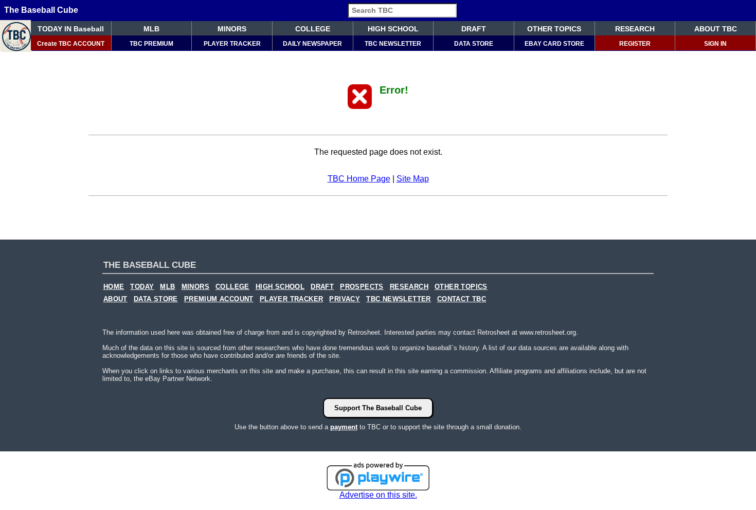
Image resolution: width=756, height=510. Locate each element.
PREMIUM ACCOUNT (219, 299)
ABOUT (115, 299)
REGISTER (635, 43)
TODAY (142, 286)
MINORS (232, 29)
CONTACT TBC (461, 299)
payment (343, 427)
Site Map (413, 178)
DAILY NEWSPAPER (312, 43)
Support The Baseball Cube (378, 408)
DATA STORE (473, 43)
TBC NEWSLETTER (393, 43)
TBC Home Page (359, 178)
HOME (113, 286)
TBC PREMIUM (151, 43)
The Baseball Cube (41, 10)
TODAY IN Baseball (71, 29)
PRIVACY (344, 299)
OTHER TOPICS (554, 29)
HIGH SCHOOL (393, 29)
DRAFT (473, 29)
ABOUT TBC (715, 29)
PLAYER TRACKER (232, 43)
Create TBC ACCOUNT (70, 43)
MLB (151, 29)
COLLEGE (312, 29)
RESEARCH (635, 29)
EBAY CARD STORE (554, 43)
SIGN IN (715, 43)
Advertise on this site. (378, 494)
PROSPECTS (362, 286)
